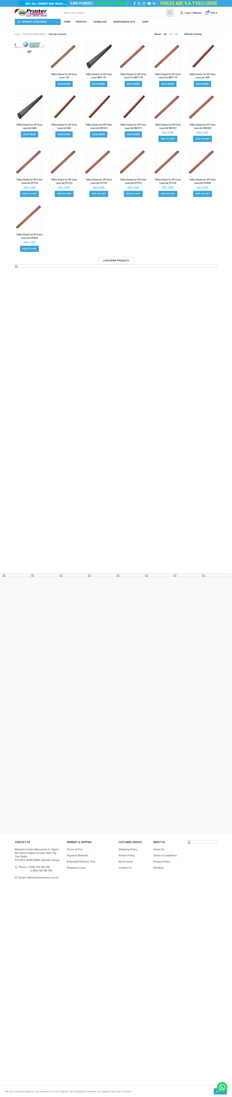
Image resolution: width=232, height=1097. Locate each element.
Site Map (158, 867)
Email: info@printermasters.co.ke (38, 877)
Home (18, 34)
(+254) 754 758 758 (33, 870)
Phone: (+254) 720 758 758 (33, 867)
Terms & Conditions (165, 855)
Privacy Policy (161, 861)
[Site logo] (31, 12)
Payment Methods (77, 855)
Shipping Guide (76, 867)
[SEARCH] (170, 13)
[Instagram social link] (144, 3)
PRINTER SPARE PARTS (35, 34)
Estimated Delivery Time (81, 861)
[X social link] (139, 3)
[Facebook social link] (135, 3)
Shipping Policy (128, 849)
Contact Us (125, 867)
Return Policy (127, 855)
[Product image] (64, 56)
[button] (167, 139)
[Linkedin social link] (154, 3)
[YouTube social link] (149, 3)
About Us (158, 849)
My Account (126, 861)
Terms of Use (74, 849)
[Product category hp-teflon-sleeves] (29, 49)
